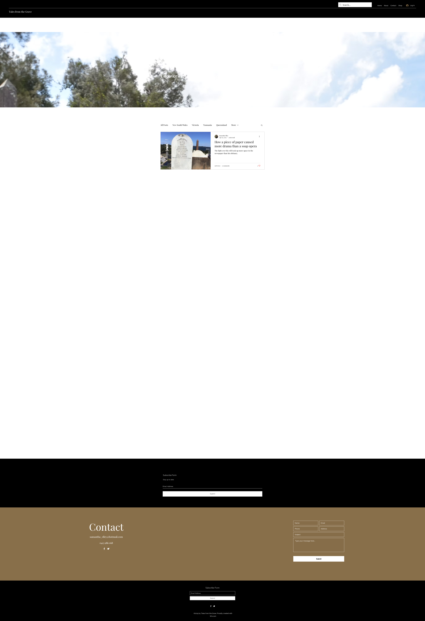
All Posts (164, 125)
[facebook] (104, 548)
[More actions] (260, 136)
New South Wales (179, 125)
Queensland (221, 125)
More (233, 125)
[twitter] (108, 548)
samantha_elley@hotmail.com (106, 536)
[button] (262, 125)
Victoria (195, 125)
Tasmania (207, 125)
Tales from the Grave (20, 11)
